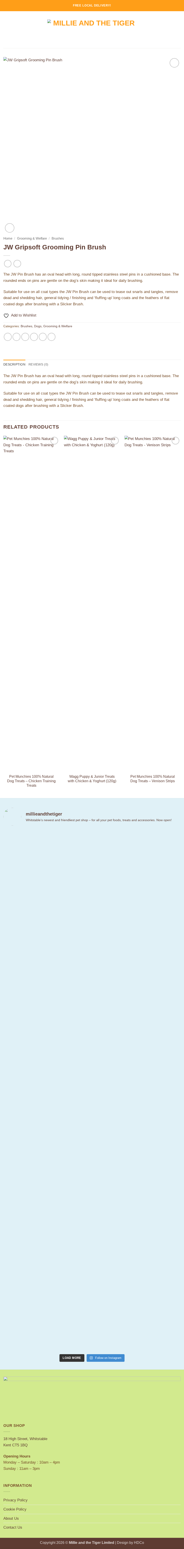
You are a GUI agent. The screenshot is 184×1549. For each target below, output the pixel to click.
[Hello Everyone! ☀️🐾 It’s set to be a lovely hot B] (77, 964)
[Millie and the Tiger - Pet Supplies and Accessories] (92, 30)
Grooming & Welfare (32, 238)
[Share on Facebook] (17, 337)
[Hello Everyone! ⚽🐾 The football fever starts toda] (17, 998)
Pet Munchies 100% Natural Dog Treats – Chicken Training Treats (31, 781)
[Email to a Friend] (34, 337)
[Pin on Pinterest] (43, 337)
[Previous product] (17, 264)
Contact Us (12, 1527)
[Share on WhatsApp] (8, 337)
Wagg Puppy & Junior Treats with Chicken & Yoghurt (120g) (92, 779)
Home (7, 238)
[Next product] (8, 264)
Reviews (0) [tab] (38, 364)
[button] (6, 30)
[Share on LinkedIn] (52, 337)
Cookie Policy (14, 1509)
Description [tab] (14, 364)
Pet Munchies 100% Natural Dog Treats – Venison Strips (152, 779)
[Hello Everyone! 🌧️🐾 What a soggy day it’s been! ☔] (167, 970)
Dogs (38, 326)
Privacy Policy (15, 1500)
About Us (11, 1518)
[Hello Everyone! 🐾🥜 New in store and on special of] (137, 1090)
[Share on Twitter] (25, 337)
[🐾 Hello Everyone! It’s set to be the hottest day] (47, 1063)
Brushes (58, 238)
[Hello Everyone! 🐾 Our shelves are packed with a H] (107, 970)
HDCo (139, 1543)
